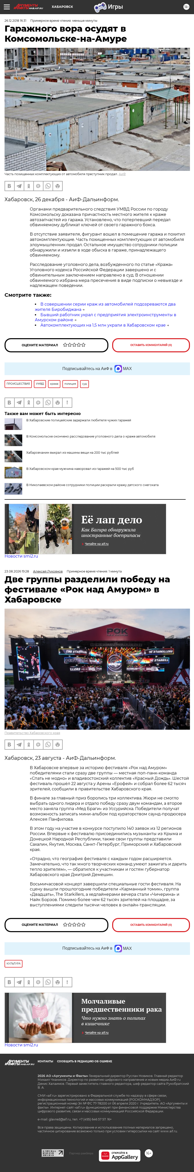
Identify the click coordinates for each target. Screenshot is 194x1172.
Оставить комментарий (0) (151, 345)
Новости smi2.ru (21, 556)
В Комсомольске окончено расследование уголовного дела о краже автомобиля (90, 436)
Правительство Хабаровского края (32, 733)
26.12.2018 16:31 (15, 20)
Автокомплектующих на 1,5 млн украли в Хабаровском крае (103, 325)
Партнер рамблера (81, 1153)
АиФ (122, 174)
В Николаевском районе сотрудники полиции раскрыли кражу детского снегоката (92, 485)
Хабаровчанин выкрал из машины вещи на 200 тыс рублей (72, 452)
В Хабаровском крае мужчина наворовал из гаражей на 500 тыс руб (80, 469)
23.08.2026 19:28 (17, 571)
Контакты (45, 1061)
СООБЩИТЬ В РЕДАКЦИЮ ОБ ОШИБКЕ (84, 1061)
